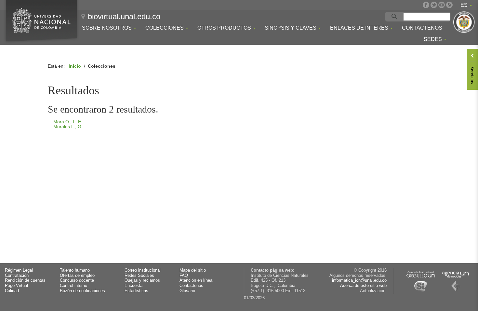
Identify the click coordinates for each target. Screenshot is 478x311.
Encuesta (133, 285)
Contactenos (422, 28)
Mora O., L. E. (67, 121)
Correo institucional (143, 270)
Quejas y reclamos (142, 280)
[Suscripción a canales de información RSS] (449, 5)
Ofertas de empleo (77, 275)
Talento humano (75, 270)
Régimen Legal (19, 270)
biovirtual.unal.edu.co (124, 16)
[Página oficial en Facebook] (426, 5)
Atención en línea (195, 280)
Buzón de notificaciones (82, 291)
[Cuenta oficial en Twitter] (434, 5)
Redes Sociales (139, 275)
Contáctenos (191, 285)
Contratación (17, 275)
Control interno (73, 285)
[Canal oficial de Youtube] (441, 5)
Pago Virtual (16, 285)
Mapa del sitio (192, 270)
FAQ (183, 275)
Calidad (12, 291)
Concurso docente (77, 280)
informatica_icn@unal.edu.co (359, 280)
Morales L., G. (68, 126)
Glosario (187, 291)
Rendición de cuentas (25, 280)
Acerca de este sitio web (363, 285)
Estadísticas (136, 291)
